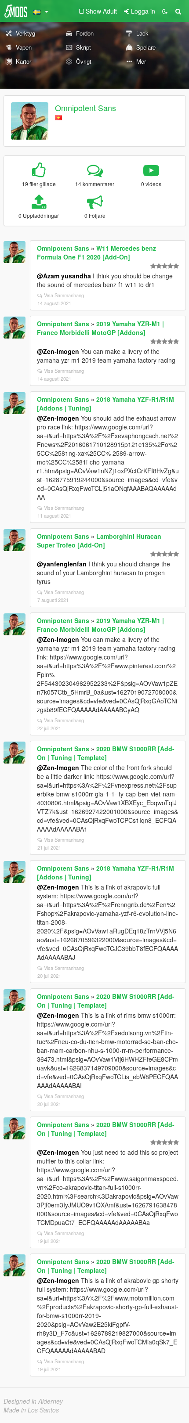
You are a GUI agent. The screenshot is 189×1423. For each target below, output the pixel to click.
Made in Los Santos (31, 1409)
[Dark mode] (165, 11)
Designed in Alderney (33, 1401)
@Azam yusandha (64, 275)
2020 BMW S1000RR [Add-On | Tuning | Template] (105, 753)
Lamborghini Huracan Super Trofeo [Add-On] (99, 540)
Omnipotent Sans (85, 107)
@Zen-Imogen (58, 351)
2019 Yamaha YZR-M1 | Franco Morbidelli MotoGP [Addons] (100, 328)
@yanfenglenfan (62, 563)
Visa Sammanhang (64, 295)
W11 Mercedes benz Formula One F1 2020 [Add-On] (96, 252)
